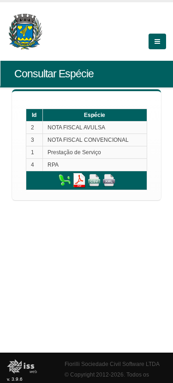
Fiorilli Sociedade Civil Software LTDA (112, 364)
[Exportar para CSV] (94, 180)
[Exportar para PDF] (79, 180)
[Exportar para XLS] (64, 180)
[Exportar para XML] (108, 180)
